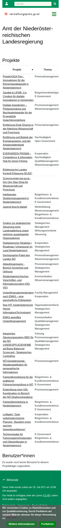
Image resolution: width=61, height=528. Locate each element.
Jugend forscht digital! (15, 207)
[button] (22, 524)
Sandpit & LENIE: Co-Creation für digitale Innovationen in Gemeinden (18, 96)
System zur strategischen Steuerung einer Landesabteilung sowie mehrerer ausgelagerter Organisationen (17, 230)
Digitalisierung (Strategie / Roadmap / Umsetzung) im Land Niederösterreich (17, 247)
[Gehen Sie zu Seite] (55, 4)
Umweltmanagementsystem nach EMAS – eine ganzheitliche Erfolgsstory (18, 296)
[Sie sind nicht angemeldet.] (7, 4)
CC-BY (46, 495)
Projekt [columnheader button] (17, 69)
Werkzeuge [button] (12, 479)
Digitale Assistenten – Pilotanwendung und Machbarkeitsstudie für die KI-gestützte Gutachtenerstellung (17, 112)
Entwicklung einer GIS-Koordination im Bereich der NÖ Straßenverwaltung (18, 393)
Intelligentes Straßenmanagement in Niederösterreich (16, 198)
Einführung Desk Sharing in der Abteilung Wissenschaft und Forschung (18, 129)
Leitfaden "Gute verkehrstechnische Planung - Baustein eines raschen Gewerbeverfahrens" (17, 422)
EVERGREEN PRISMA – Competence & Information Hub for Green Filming (17, 157)
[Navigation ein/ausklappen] (54, 14)
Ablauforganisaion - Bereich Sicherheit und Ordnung (15, 268)
